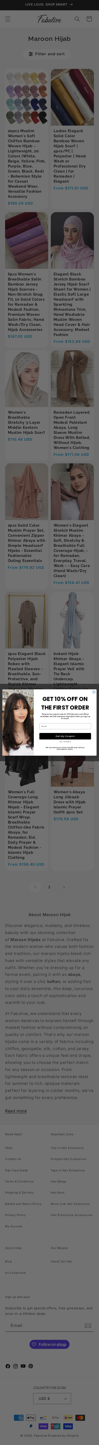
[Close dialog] (93, 692)
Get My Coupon (65, 736)
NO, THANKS (65, 741)
